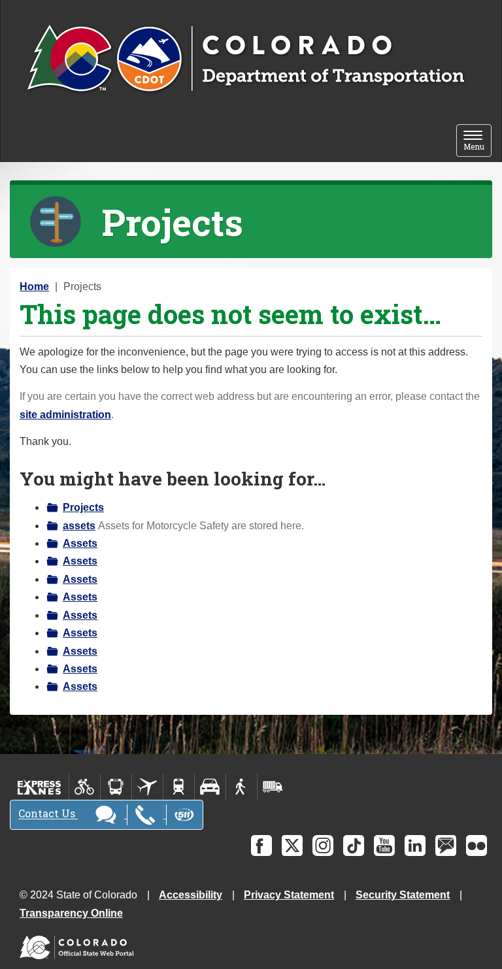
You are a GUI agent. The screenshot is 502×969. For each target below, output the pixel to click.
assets (79, 525)
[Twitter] (292, 845)
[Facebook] (261, 845)
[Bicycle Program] (85, 787)
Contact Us (48, 814)
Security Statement (403, 894)
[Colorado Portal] (79, 943)
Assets (80, 543)
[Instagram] (323, 845)
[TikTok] (353, 845)
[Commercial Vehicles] (272, 787)
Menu (477, 141)
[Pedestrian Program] (242, 787)
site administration (65, 414)
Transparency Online (71, 913)
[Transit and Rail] (116, 787)
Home (34, 286)
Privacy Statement (289, 894)
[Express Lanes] (39, 787)
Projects (83, 507)
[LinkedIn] (415, 845)
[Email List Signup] (445, 845)
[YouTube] (384, 845)
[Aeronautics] (147, 787)
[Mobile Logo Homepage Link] (245, 59)
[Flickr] (476, 845)
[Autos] (210, 787)
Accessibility (190, 894)
